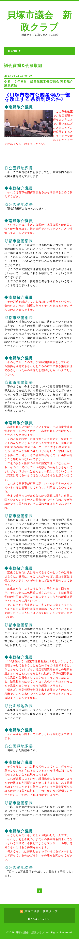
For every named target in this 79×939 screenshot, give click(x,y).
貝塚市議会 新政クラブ (30, 932)
